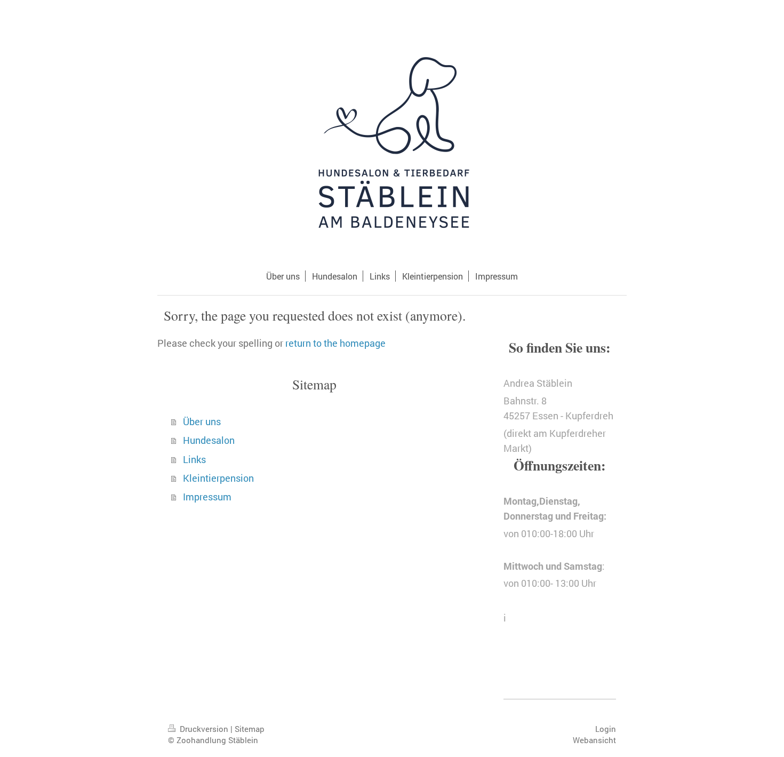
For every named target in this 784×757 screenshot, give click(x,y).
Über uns (202, 422)
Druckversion (204, 728)
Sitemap (250, 728)
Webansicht (594, 740)
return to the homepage (335, 343)
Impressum (207, 497)
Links (194, 459)
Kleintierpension (218, 478)
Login (605, 728)
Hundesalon (209, 440)
